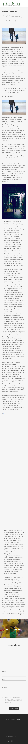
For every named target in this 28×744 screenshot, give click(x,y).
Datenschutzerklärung (16, 719)
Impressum (7, 719)
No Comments (16, 17)
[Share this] (4, 20)
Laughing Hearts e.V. (14, 628)
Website (4, 687)
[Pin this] (15, 20)
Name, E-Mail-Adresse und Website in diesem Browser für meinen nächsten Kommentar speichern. (14, 697)
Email (4, 679)
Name (4, 671)
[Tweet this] (6, 20)
